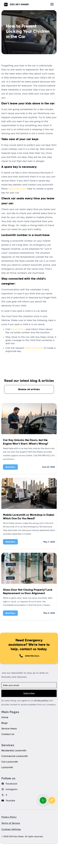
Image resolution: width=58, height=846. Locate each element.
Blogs (4, 723)
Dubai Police (18, 329)
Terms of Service (10, 823)
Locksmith (7, 767)
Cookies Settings (11, 829)
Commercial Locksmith (14, 756)
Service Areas (9, 728)
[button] (52, 4)
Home (4, 717)
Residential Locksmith (13, 750)
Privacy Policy (8, 817)
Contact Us (7, 734)
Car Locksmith (9, 761)
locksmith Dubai (17, 188)
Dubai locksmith (34, 348)
